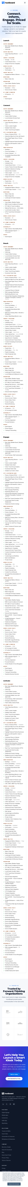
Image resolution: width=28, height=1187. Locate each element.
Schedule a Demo (6, 1171)
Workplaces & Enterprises (8, 1139)
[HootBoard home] (8, 2)
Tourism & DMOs (6, 1131)
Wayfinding (4, 1123)
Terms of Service (6, 1160)
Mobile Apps (5, 1115)
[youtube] (14, 1104)
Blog (3, 1152)
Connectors (5, 1117)
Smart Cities (5, 1133)
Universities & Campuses (8, 1136)
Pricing (3, 1168)
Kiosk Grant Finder (6, 1155)
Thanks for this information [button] (14, 1184)
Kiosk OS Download (7, 1149)
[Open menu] (25, 2)
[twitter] (6, 1104)
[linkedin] (3, 1104)
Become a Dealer (6, 1147)
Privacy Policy (5, 1157)
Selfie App (4, 1120)
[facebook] (10, 1104)
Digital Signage (5, 1112)
